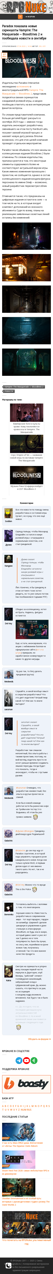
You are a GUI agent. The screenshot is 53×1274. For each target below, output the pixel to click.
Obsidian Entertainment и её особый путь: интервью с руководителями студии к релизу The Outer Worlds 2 (26, 1201)
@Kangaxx (29, 831)
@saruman (21, 787)
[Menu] (20, 16)
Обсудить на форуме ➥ (39, 1039)
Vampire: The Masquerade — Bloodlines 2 (24, 386)
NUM (23, 1109)
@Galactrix (20, 850)
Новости (9, 391)
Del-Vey (42, 46)
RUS (29, 1109)
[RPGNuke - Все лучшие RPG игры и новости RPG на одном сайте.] (26, 7)
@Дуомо (20, 831)
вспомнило (23, 86)
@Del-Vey (20, 884)
